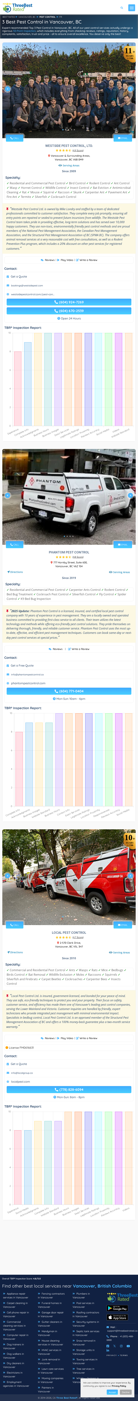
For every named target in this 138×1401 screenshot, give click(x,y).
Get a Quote (19, 276)
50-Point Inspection (24, 31)
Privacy (112, 1355)
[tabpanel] (69, 90)
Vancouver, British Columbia (102, 1286)
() (78, 150)
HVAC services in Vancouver (49, 1351)
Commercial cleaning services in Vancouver (14, 1325)
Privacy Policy (119, 1386)
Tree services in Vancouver (83, 1370)
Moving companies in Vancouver (50, 1380)
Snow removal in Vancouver (84, 1342)
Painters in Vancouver (46, 1389)
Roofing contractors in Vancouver (86, 1314)
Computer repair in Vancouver (15, 1336)
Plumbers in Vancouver (81, 1295)
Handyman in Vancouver (47, 1333)
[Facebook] (108, 1346)
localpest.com (20, 1081)
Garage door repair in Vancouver (51, 1314)
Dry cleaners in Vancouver (13, 1365)
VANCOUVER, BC (27, 17)
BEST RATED (9, 17)
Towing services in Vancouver (85, 1361)
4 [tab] (71, 129)
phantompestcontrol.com (28, 683)
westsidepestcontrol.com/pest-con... (32, 294)
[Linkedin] (108, 1350)
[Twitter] (114, 1346)
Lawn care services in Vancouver (51, 1370)
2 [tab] (65, 129)
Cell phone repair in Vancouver (16, 1314)
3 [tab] (68, 129)
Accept (112, 1392)
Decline (126, 1392)
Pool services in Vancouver (83, 1304)
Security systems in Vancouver (86, 1323)
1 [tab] (62, 129)
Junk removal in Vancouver (49, 1361)
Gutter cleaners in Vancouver (50, 1323)
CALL (16, 138)
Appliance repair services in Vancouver (15, 1295)
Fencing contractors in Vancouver (51, 1295)
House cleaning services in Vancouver (50, 1342)
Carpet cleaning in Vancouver (15, 1304)
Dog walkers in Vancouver (13, 1355)
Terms (124, 1355)
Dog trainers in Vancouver (13, 1346)
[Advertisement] (69, 1249)
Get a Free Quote (22, 665)
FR (60, 17)
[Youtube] (128, 1346)
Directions (16, 572)
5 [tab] (74, 129)
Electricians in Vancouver (12, 1374)
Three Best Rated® (66, 1397)
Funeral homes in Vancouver (50, 1304)
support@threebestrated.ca (122, 1330)
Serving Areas (71, 165)
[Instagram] (121, 1346)
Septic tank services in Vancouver (86, 1333)
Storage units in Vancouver (84, 1351)
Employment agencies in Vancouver (16, 1383)
